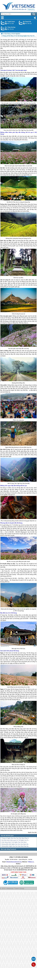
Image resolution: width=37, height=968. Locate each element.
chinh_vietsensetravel (6, 23)
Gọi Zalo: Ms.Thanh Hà (21, 23)
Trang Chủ (18, 5)
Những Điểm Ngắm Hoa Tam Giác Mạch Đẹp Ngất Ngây (16, 846)
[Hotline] (33, 964)
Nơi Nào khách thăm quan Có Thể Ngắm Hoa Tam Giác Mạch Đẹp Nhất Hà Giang (16, 840)
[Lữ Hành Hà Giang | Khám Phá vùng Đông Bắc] (2, 34)
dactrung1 (6, 29)
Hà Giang (3, 50)
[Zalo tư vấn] (33, 959)
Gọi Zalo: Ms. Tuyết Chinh (3, 23)
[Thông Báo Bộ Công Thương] (10, 885)
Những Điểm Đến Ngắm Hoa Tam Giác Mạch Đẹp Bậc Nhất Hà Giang (16, 844)
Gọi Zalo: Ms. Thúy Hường (3, 28)
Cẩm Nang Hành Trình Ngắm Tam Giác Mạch (14, 842)
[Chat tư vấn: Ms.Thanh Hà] (24, 23)
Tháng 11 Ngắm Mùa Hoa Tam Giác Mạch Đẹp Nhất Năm (16, 838)
